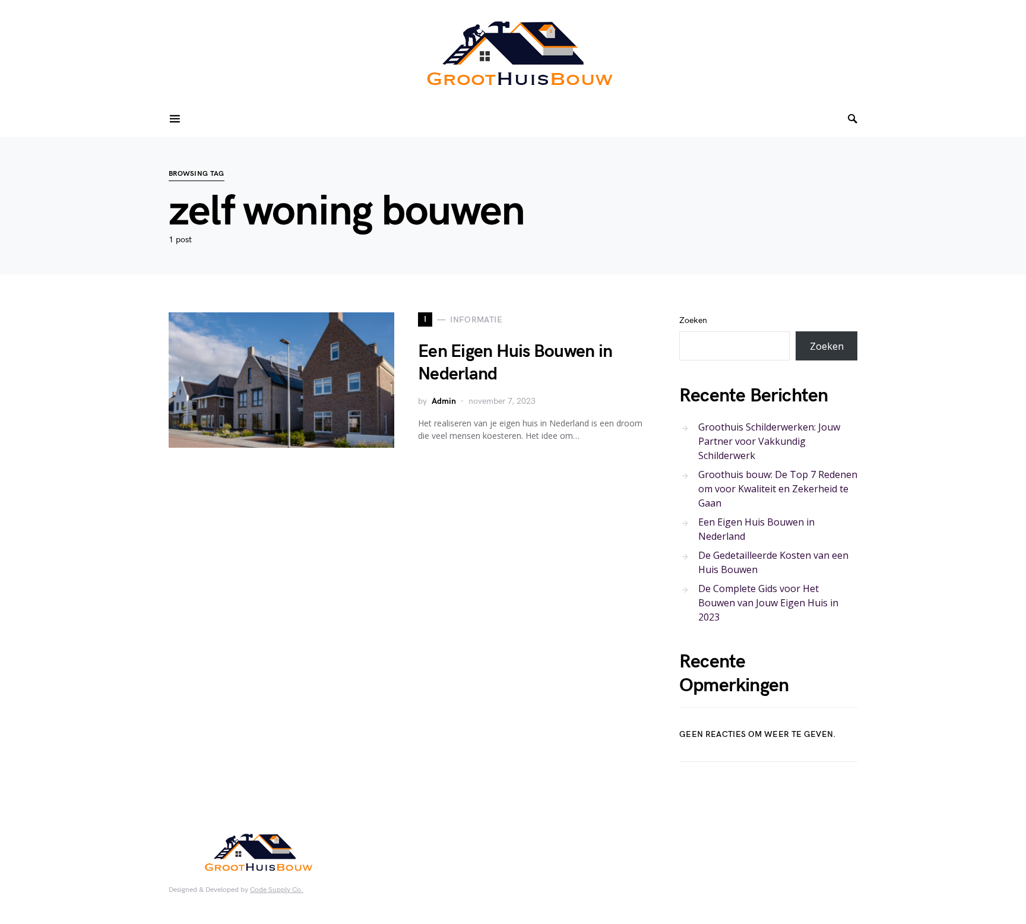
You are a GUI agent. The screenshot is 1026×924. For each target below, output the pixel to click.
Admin (444, 401)
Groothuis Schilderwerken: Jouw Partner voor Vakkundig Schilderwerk (769, 441)
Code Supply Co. (276, 889)
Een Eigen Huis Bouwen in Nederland (756, 529)
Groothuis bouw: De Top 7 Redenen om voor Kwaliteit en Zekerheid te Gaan (777, 489)
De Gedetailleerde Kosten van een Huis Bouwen (773, 562)
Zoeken (693, 320)
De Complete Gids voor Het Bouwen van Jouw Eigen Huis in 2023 (768, 603)
